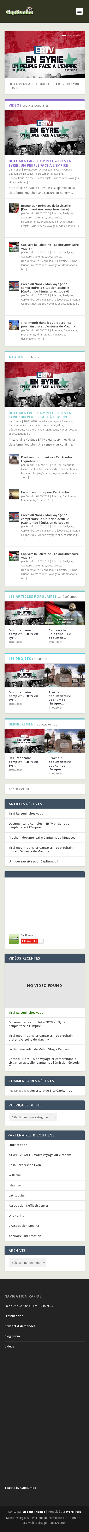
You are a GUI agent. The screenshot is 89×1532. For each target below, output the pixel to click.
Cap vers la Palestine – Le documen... (60, 633)
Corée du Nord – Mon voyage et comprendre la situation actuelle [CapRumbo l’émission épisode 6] (45, 287)
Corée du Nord (44, 299)
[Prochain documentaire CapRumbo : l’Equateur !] (14, 459)
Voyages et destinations (61, 226)
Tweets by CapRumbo (20, 1488)
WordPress (73, 1511)
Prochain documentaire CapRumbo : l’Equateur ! (47, 459)
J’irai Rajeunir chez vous (26, 813)
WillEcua (15, 1175)
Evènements (28, 334)
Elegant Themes (34, 1511)
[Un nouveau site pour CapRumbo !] (14, 494)
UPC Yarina (16, 1215)
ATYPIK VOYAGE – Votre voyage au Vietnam (40, 1155)
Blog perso (12, 1336)
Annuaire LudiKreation (25, 1236)
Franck (17, 169)
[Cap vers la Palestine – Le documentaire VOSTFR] (14, 247)
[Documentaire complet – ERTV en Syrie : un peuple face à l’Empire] (25, 613)
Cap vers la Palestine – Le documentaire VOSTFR (50, 246)
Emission (75, 299)
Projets (47, 178)
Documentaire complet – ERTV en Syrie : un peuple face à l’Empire (40, 163)
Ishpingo (15, 1185)
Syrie (55, 178)
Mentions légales (17, 1518)
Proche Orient (33, 178)
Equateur (26, 473)
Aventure (67, 169)
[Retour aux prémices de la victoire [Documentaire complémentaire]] (14, 208)
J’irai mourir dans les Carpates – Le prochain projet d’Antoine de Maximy (48, 324)
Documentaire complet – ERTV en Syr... (23, 633)
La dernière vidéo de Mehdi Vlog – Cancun (39, 1049)
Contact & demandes (20, 1326)
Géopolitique (16, 178)
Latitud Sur (17, 1195)
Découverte (30, 173)
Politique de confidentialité (49, 1518)
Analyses (55, 169)
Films (60, 173)
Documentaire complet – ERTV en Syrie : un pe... (44, 86)
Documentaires (47, 173)
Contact (75, 1518)
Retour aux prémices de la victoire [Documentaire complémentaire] (46, 207)
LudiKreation (18, 1145)
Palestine (62, 261)
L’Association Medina (24, 1226)
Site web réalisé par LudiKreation (44, 1523)
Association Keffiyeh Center (28, 1205)
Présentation (14, 1316)
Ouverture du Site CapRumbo (51, 1090)
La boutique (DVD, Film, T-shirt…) (29, 1306)
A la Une (44, 169)
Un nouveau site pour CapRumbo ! (46, 492)
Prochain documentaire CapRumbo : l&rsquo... (60, 698)
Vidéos (63, 178)
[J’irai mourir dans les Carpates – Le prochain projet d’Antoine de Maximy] (14, 325)
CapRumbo (15, 173)
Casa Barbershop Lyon (25, 1165)
